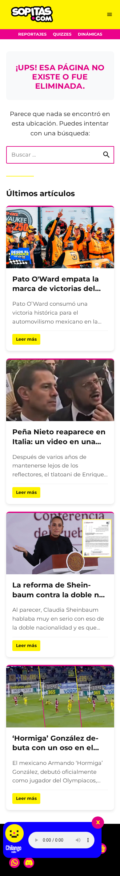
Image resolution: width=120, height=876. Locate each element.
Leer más (26, 339)
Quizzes (62, 34)
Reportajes (32, 34)
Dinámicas (90, 34)
